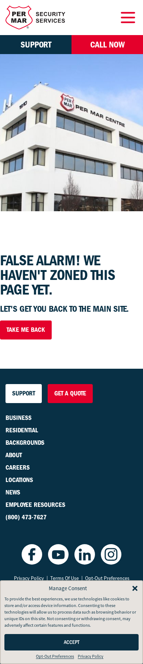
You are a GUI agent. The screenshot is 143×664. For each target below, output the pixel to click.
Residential (22, 430)
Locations (19, 480)
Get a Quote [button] (70, 393)
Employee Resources (35, 505)
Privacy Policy (90, 656)
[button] (135, 588)
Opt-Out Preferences (55, 656)
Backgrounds (25, 443)
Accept (72, 642)
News (13, 492)
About (14, 455)
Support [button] (36, 44)
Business (19, 418)
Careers (18, 467)
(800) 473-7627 (26, 517)
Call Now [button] (107, 44)
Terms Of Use (64, 578)
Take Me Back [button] (26, 330)
